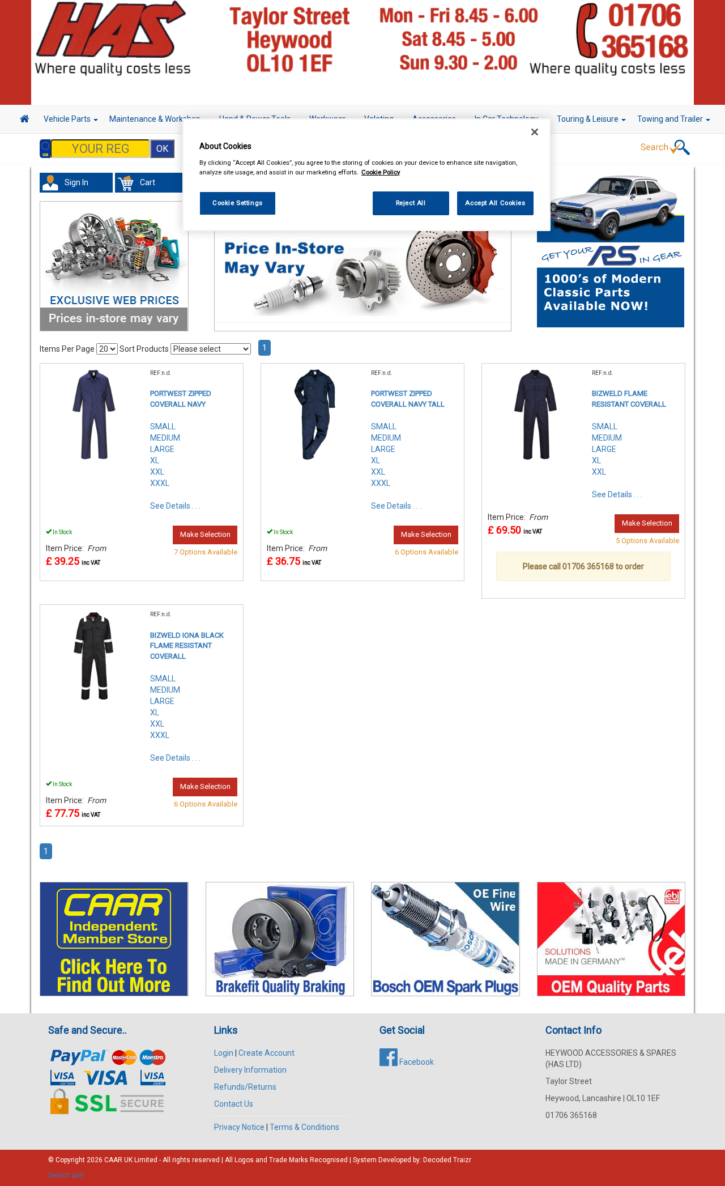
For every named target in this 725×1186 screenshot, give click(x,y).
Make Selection (205, 534)
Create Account (266, 1052)
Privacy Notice (239, 1127)
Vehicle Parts (68, 118)
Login (223, 1052)
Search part (66, 1175)
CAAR (113, 1160)
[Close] (534, 132)
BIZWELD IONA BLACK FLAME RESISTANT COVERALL (187, 645)
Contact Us (233, 1103)
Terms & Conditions (304, 1127)
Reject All (411, 203)
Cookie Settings (237, 203)
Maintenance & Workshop (155, 118)
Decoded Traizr (447, 1160)
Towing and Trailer (671, 118)
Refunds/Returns (245, 1086)
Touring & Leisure (588, 118)
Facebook (416, 1061)
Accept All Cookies (495, 203)
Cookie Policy (380, 172)
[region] (366, 174)
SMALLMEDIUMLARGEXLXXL (607, 449)
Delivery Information (250, 1069)
